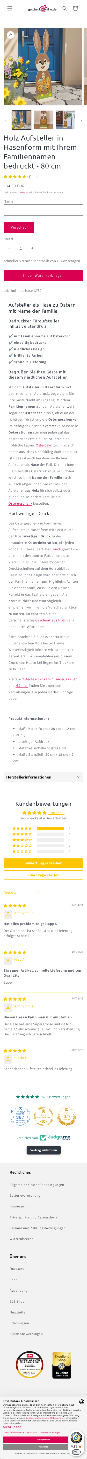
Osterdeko (44, 445)
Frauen (72, 679)
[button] (9, 8)
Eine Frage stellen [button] (44, 875)
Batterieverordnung (25, 1195)
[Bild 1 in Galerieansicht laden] (21, 120)
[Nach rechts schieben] (81, 121)
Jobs (13, 1280)
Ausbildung (19, 1290)
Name (8, 201)
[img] (15, 905)
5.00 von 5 (56, 813)
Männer (21, 685)
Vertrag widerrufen (43, 1150)
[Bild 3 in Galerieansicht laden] (65, 120)
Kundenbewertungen (26, 1334)
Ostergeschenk (20, 503)
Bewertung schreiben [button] (43, 863)
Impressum (18, 1206)
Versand (24, 192)
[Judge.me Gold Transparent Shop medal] (43, 1116)
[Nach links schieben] (5, 121)
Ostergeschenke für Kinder (43, 679)
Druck (56, 549)
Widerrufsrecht (21, 1239)
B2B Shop (17, 1301)
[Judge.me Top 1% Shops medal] (66, 1116)
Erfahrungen (19, 1323)
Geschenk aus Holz (50, 620)
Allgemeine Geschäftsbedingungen (37, 1185)
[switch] (76, 1452)
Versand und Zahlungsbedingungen (38, 1228)
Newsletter (18, 1312)
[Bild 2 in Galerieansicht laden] (43, 120)
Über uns (17, 1269)
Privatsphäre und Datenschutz (33, 1217)
